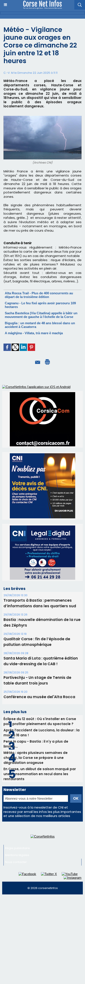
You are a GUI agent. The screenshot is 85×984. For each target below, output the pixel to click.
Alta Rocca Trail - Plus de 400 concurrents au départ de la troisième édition (39, 295)
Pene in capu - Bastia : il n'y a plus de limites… (35, 744)
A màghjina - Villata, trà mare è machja (34, 333)
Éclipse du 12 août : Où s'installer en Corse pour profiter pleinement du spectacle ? (39, 721)
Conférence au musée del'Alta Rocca (39, 696)
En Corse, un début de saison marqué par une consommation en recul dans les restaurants (39, 774)
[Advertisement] (42, 941)
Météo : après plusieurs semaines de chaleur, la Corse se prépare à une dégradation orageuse (35, 757)
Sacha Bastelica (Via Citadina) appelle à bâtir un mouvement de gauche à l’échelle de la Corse (41, 315)
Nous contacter (16, 862)
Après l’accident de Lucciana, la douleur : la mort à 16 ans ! (41, 732)
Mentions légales (17, 855)
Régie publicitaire (17, 848)
